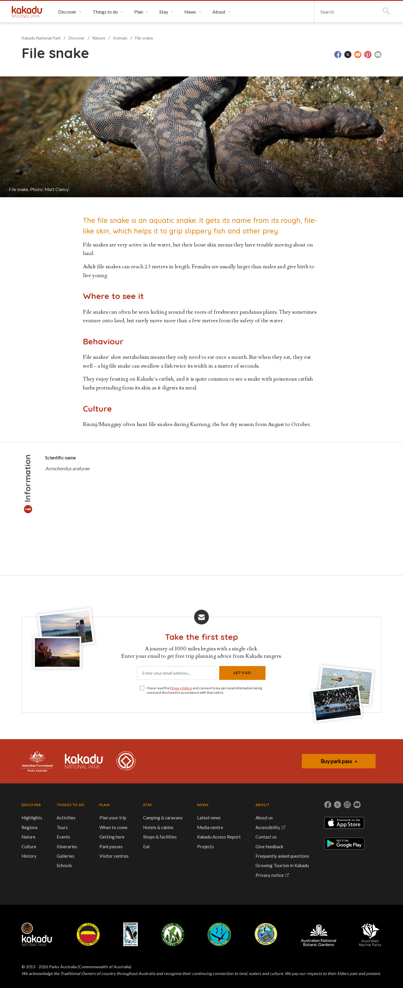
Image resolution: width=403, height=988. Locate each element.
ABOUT (262, 805)
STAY (147, 805)
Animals (120, 37)
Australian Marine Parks (370, 934)
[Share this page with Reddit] (357, 54)
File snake (144, 37)
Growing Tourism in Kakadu (282, 865)
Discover (76, 37)
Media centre (210, 827)
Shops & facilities (160, 836)
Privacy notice (269, 875)
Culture (29, 846)
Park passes (111, 846)
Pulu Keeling (266, 934)
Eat (146, 846)
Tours (62, 827)
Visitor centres (114, 856)
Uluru (88, 934)
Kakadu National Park (27, 12)
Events (63, 836)
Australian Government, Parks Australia (37, 761)
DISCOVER (31, 805)
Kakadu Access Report (219, 836)
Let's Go (242, 672)
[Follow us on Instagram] (347, 804)
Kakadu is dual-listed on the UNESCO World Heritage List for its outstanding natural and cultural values (126, 761)
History (29, 856)
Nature (98, 37)
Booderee (130, 934)
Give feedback (269, 846)
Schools (64, 865)
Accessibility (267, 827)
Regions (30, 827)
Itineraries (67, 846)
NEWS (203, 805)
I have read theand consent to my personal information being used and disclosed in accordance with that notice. (204, 690)
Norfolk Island (173, 934)
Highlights (32, 817)
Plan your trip (112, 817)
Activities (66, 817)
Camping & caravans (163, 817)
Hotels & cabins (158, 827)
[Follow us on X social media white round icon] (337, 804)
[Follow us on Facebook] (327, 804)
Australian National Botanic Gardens (318, 934)
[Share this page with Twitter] (347, 54)
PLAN (104, 805)
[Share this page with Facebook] (337, 54)
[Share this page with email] (377, 54)
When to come (113, 827)
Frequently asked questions (282, 856)
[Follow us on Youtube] (357, 804)
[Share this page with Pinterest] (367, 54)
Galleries (65, 856)
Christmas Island (219, 934)
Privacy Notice (181, 688)
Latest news (209, 817)
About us (264, 817)
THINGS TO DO (71, 805)
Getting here (111, 836)
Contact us (266, 836)
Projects (205, 846)
